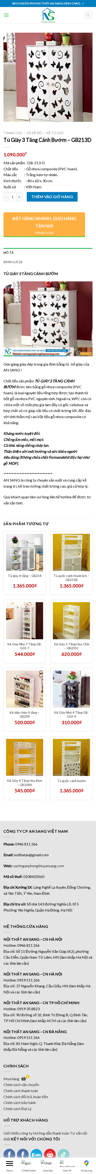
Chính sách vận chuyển (21, 1084)
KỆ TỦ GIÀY (55, 133)
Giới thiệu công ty (17, 1133)
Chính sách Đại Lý (17, 1108)
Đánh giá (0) (12, 262)
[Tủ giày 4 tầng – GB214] (24, 552)
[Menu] (6, 15)
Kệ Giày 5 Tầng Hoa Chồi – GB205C (71, 646)
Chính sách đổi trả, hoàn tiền (25, 1096)
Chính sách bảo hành (19, 1102)
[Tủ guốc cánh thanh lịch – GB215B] (71, 552)
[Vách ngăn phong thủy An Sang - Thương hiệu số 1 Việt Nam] (48, 15)
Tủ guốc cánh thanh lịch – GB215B (71, 578)
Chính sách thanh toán (20, 1090)
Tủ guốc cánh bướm (71, 781)
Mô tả (8, 253)
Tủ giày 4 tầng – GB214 (24, 576)
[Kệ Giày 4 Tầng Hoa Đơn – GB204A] (24, 757)
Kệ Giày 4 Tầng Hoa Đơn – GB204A (24, 783)
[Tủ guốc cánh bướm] (71, 757)
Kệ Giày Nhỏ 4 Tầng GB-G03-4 (71, 715)
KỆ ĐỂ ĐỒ (34, 133)
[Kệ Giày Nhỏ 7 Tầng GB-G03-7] (24, 620)
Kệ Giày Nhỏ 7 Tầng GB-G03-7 (24, 646)
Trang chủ (12, 133)
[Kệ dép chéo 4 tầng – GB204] (24, 689)
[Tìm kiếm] (88, 15)
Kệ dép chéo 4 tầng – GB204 (25, 715)
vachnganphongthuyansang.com (38, 865)
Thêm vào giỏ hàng (52, 196)
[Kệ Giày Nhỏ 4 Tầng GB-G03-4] (71, 689)
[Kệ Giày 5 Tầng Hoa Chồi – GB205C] (71, 620)
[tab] (48, 252)
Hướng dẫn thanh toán (51, 1133)
